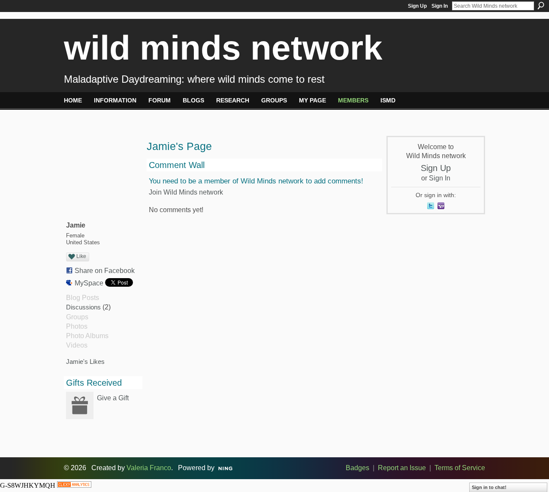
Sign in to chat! (489, 487)
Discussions (83, 307)
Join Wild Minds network (186, 192)
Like (81, 256)
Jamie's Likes (85, 361)
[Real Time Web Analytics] (74, 485)
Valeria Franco (149, 467)
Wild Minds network (223, 48)
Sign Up (417, 6)
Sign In (439, 6)
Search (540, 5)
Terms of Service (459, 467)
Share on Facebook (105, 270)
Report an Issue (402, 467)
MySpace (89, 283)
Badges (357, 467)
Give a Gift (113, 398)
